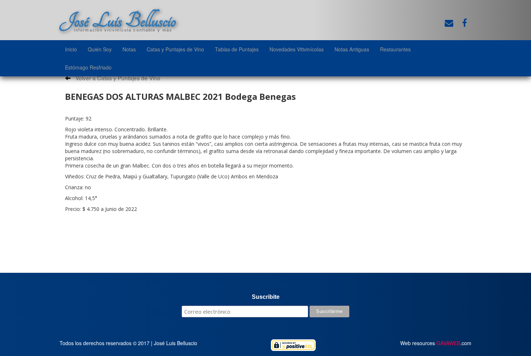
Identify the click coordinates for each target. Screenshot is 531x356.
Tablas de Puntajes (237, 49)
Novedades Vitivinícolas (296, 49)
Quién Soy (100, 49)
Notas (129, 49)
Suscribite (266, 297)
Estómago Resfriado (88, 67)
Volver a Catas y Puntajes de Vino (117, 78)
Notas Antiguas (351, 49)
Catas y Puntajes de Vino (175, 49)
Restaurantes (395, 49)
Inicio (71, 49)
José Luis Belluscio (118, 20)
